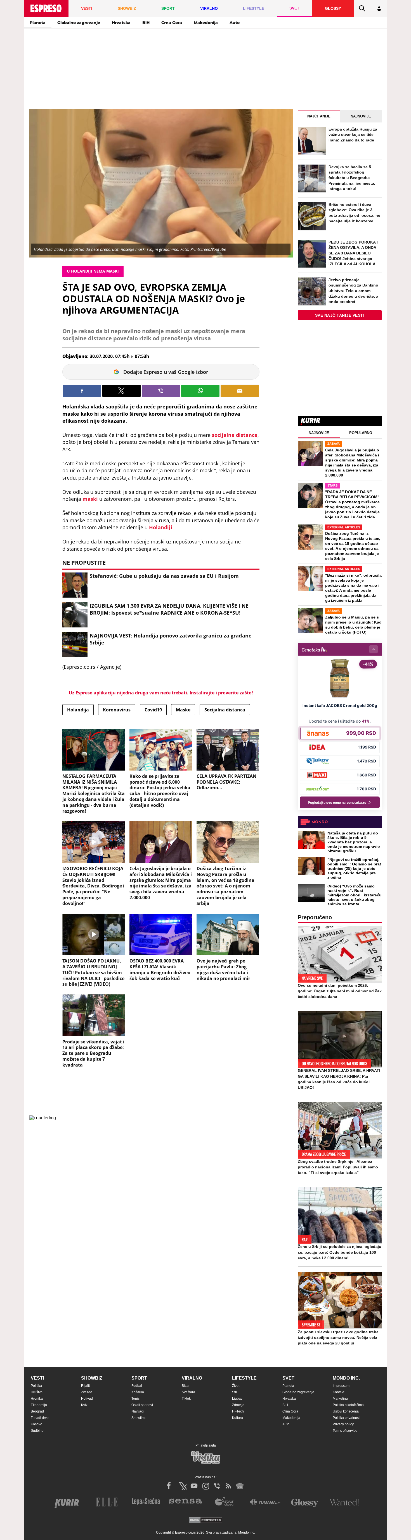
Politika (36, 1386)
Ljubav (237, 1399)
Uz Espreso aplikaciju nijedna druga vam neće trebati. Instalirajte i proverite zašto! (161, 693)
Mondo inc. (346, 1378)
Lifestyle (244, 1378)
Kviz (84, 1405)
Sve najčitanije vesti (340, 315)
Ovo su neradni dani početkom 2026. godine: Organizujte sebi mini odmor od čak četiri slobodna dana (340, 991)
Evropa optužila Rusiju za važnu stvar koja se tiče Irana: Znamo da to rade (353, 134)
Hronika (37, 1399)
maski (90, 498)
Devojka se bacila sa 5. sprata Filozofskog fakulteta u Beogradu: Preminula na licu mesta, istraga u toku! (352, 178)
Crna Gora (171, 22)
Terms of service (345, 1431)
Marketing (340, 1399)
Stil (234, 1392)
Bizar (186, 1386)
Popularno (360, 433)
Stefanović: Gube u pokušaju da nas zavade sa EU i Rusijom (164, 575)
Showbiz (91, 1378)
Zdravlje (238, 1405)
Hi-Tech (238, 1411)
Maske (183, 710)
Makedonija (206, 22)
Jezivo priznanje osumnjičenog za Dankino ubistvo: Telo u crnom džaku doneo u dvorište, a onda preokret (353, 291)
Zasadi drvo (40, 1418)
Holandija (78, 710)
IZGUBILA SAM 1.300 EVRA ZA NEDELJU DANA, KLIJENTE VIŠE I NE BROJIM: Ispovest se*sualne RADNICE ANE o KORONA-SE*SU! (169, 609)
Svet (288, 1378)
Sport (139, 1378)
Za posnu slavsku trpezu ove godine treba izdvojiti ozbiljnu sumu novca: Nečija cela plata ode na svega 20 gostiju (338, 1337)
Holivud (87, 1399)
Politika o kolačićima (348, 1405)
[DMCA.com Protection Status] (205, 1520)
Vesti (37, 1378)
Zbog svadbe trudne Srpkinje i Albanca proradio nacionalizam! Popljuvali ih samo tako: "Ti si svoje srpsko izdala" (338, 1167)
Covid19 (153, 710)
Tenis (135, 1399)
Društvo (36, 1392)
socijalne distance (235, 435)
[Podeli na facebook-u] (82, 391)
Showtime (139, 1418)
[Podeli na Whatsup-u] (200, 391)
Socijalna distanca (224, 710)
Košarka (137, 1392)
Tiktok (186, 1399)
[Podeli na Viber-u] (161, 391)
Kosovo (36, 1424)
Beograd (37, 1411)
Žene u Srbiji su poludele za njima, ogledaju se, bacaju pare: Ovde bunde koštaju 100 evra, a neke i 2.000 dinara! (339, 1252)
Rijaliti (86, 1386)
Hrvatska (121, 22)
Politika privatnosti (346, 1418)
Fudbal (136, 1386)
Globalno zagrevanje (78, 22)
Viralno (192, 1378)
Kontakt (338, 1392)
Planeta (38, 22)
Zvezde (86, 1392)
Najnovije (361, 116)
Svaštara (188, 1392)
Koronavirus (117, 710)
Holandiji (160, 527)
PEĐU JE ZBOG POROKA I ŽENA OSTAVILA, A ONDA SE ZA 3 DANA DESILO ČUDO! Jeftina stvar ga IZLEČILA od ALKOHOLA (353, 253)
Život (235, 1386)
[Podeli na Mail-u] (240, 391)
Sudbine (37, 1431)
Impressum (341, 1386)
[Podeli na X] (121, 391)
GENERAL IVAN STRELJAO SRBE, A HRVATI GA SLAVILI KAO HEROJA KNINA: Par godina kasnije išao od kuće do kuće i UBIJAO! (339, 1078)
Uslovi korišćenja (346, 1411)
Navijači (137, 1411)
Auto (235, 22)
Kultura (237, 1418)
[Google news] (240, 1486)
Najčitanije (318, 116)
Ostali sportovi (142, 1405)
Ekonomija (39, 1405)
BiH (146, 22)
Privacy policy (343, 1424)
